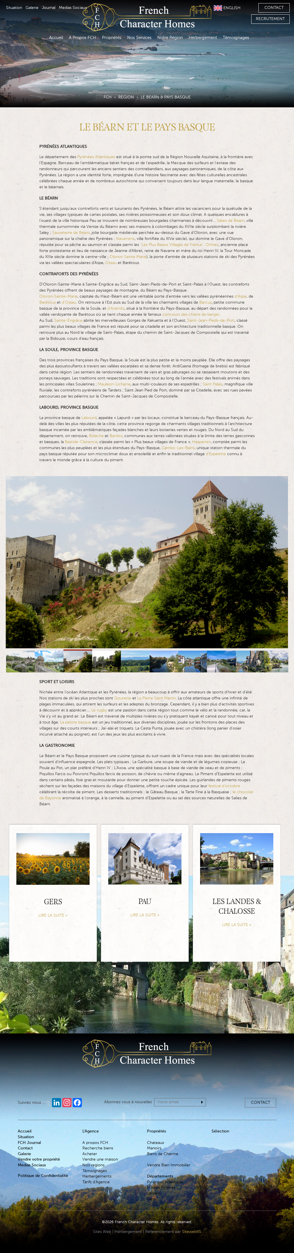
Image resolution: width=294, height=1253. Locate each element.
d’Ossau (69, 302)
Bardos (116, 436)
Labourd (89, 418)
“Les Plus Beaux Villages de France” (172, 245)
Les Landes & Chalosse (236, 907)
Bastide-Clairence (81, 442)
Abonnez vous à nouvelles (128, 1102)
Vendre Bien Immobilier (168, 1165)
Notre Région (170, 38)
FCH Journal (29, 1143)
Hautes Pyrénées (162, 1188)
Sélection (220, 1131)
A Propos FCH (82, 38)
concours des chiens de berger (191, 315)
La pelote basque (75, 722)
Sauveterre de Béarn (71, 233)
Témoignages (236, 38)
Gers (53, 902)
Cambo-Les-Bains (178, 448)
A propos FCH (95, 1143)
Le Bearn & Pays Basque (166, 97)
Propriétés (111, 38)
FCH (108, 97)
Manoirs (154, 1148)
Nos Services (139, 38)
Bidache (96, 436)
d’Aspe (241, 296)
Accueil (56, 38)
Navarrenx (125, 239)
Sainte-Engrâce (68, 321)
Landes (153, 1193)
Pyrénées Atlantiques (96, 157)
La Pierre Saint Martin (156, 698)
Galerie (32, 8)
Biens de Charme (162, 1154)
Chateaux (155, 1143)
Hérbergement (203, 38)
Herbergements (96, 1176)
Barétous (47, 302)
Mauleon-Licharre (114, 384)
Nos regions (93, 1165)
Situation (14, 8)
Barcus (205, 302)
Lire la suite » (52, 915)
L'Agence (90, 1131)
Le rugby (99, 710)
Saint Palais (213, 384)
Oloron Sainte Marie (128, 257)
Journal (48, 8)
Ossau (111, 263)
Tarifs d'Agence (96, 1182)
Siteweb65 (191, 1232)
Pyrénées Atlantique (165, 1182)
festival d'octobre (224, 786)
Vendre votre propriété (39, 1159)
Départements (160, 1176)
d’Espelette (216, 454)
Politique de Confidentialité (43, 1176)
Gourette (122, 698)
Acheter (89, 1154)
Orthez (212, 245)
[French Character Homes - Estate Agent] (147, 1061)
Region (126, 97)
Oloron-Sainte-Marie (58, 296)
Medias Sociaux (73, 8)
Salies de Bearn (230, 221)
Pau (144, 902)
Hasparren (201, 442)
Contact (274, 8)
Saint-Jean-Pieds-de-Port (211, 321)
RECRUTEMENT (270, 19)
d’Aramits (115, 309)
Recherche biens (97, 1148)
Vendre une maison (100, 1159)
